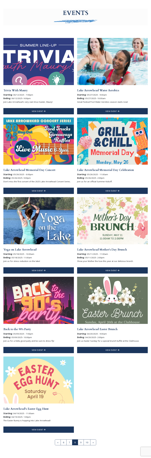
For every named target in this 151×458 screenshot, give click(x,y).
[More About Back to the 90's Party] (38, 300)
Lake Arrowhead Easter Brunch (97, 329)
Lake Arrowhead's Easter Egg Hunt (26, 409)
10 (87, 442)
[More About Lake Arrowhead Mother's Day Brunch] (112, 220)
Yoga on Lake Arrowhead (20, 250)
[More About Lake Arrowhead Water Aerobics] (112, 61)
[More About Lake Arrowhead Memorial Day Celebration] (112, 140)
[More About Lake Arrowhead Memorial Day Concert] (38, 140)
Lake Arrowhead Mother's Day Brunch (102, 250)
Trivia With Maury (15, 90)
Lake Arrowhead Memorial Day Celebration (105, 170)
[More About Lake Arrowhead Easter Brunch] (112, 300)
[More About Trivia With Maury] (38, 61)
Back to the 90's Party (17, 329)
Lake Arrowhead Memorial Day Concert (29, 170)
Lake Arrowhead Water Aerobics (98, 90)
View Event (38, 111)
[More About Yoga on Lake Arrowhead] (38, 220)
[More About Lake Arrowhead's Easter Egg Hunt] (38, 379)
